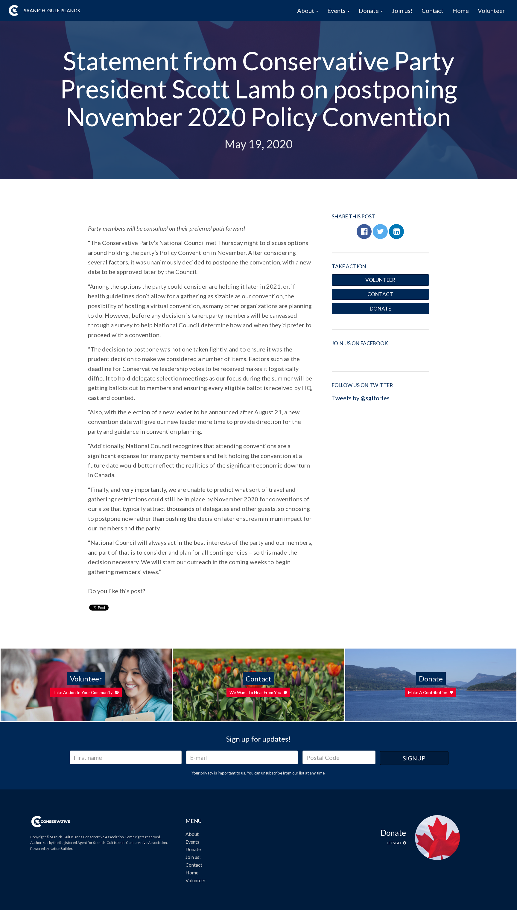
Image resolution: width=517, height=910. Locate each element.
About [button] (306, 10)
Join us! (402, 10)
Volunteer (491, 10)
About (192, 834)
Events (192, 841)
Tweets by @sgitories (361, 397)
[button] (364, 231)
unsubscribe (271, 773)
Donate (380, 308)
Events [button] (337, 10)
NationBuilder (61, 848)
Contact (432, 10)
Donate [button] (369, 10)
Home (460, 10)
